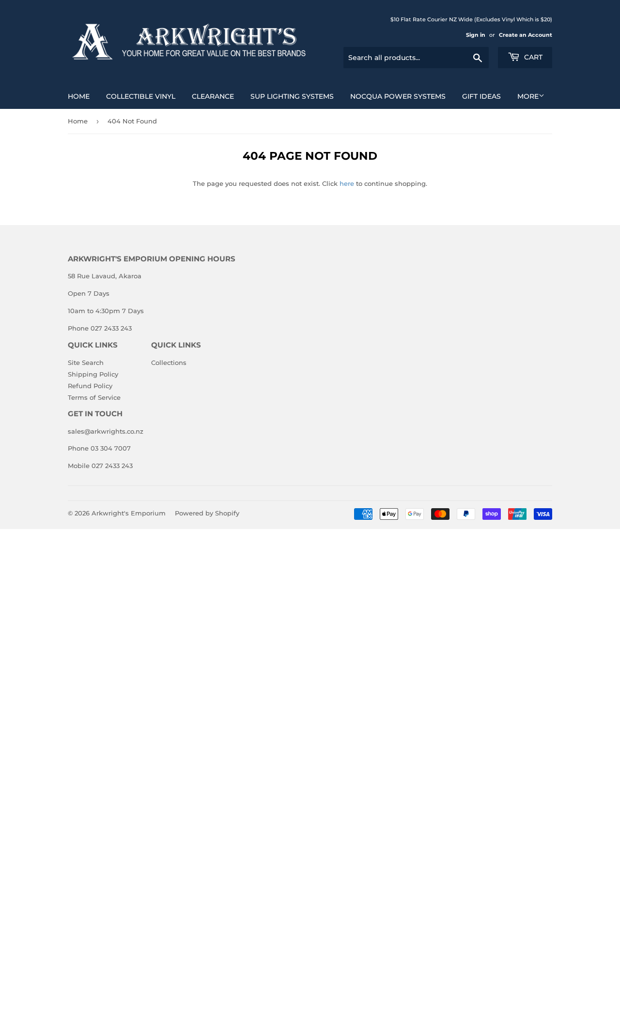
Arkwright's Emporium (129, 513)
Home (79, 96)
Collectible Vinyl (140, 96)
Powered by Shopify (207, 513)
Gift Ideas (481, 96)
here (347, 183)
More (528, 96)
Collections (168, 362)
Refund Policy (90, 386)
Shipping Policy (93, 374)
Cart (532, 57)
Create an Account (525, 34)
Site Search (86, 362)
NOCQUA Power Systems (398, 96)
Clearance (213, 96)
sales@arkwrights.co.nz (105, 431)
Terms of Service (94, 397)
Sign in (475, 34)
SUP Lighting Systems (292, 96)
